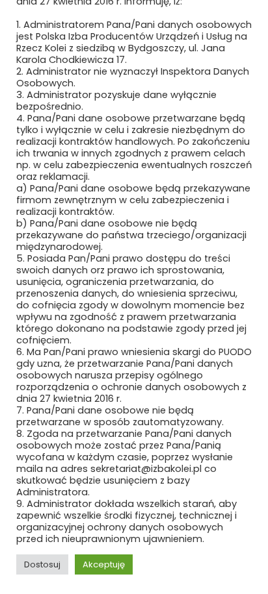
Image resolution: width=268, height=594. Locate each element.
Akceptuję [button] (104, 564)
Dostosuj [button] (42, 564)
